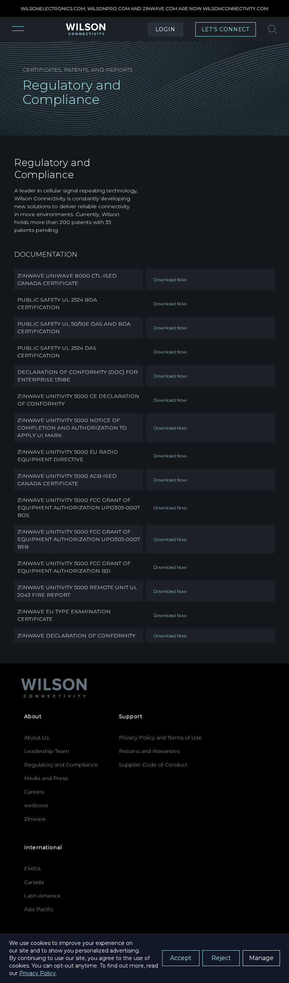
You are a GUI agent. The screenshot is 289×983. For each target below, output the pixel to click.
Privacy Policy (37, 973)
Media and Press (46, 778)
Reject (221, 958)
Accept (181, 958)
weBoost (36, 805)
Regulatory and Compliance (61, 764)
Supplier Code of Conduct (153, 764)
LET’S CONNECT (225, 29)
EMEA (32, 868)
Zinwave (35, 818)
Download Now (170, 279)
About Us (36, 737)
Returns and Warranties (149, 751)
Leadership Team (46, 751)
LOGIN (165, 29)
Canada (34, 882)
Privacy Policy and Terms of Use (160, 737)
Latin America (42, 895)
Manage (261, 958)
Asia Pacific (38, 909)
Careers (34, 791)
